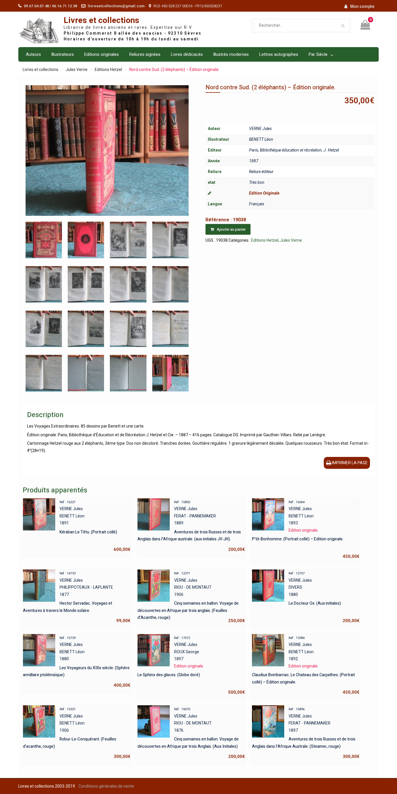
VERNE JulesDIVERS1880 (324, 597)
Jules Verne (76, 69)
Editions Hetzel (108, 69)
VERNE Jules (260, 128)
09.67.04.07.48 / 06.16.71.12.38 (50, 6)
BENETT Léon (261, 139)
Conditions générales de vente (106, 786)
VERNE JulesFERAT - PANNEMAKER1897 (306, 733)
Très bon (256, 182)
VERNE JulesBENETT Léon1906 (76, 733)
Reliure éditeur (261, 171)
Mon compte (362, 6)
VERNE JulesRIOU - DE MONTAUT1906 (191, 597)
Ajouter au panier (231, 229)
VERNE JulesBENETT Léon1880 (76, 662)
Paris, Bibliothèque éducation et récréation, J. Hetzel (294, 150)
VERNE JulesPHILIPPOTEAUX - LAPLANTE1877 (76, 597)
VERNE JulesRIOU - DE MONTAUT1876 (191, 733)
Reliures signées (144, 54)
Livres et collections (101, 20)
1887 (253, 161)
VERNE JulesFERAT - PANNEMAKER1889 (191, 526)
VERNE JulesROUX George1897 (191, 665)
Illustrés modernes (231, 54)
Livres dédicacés (187, 54)
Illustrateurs (62, 54)
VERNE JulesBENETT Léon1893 (306, 529)
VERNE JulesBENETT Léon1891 (95, 526)
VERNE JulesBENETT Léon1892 (306, 665)
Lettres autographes (278, 54)
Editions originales (101, 54)
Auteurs (33, 54)
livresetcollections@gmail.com (116, 6)
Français (256, 204)
